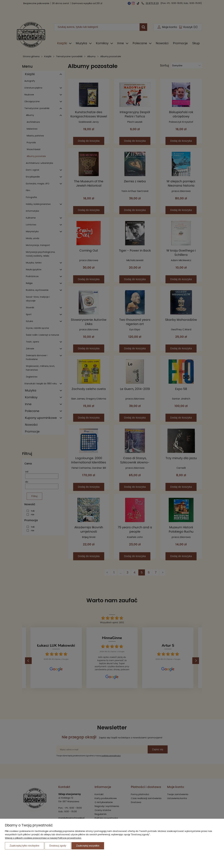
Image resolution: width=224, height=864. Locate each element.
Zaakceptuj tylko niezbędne (24, 845)
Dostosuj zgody (57, 845)
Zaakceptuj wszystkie (87, 845)
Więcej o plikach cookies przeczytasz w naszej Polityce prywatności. (43, 838)
